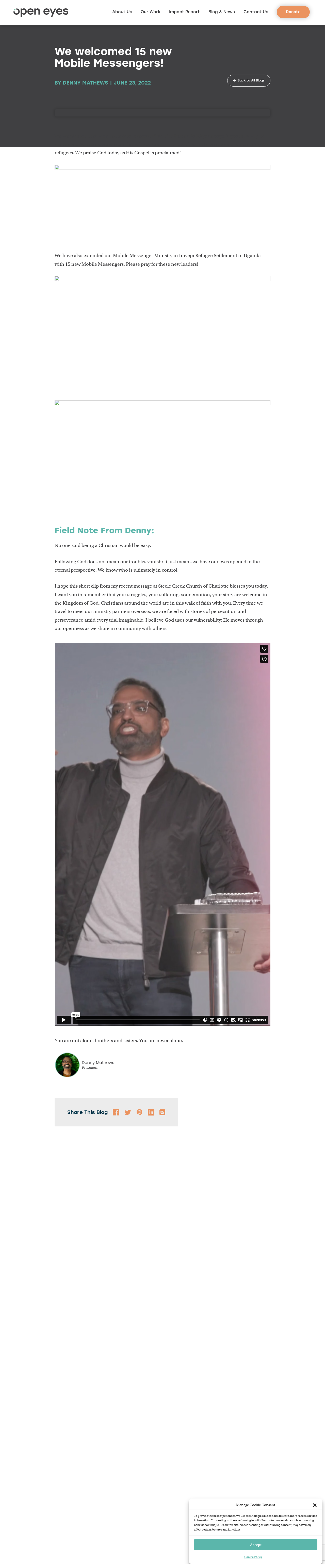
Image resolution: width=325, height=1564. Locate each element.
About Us (122, 11)
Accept (256, 1544)
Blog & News (221, 11)
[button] (314, 1505)
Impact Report (184, 11)
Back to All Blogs (251, 80)
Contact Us (255, 11)
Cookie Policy (253, 1557)
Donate (293, 12)
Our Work (150, 11)
